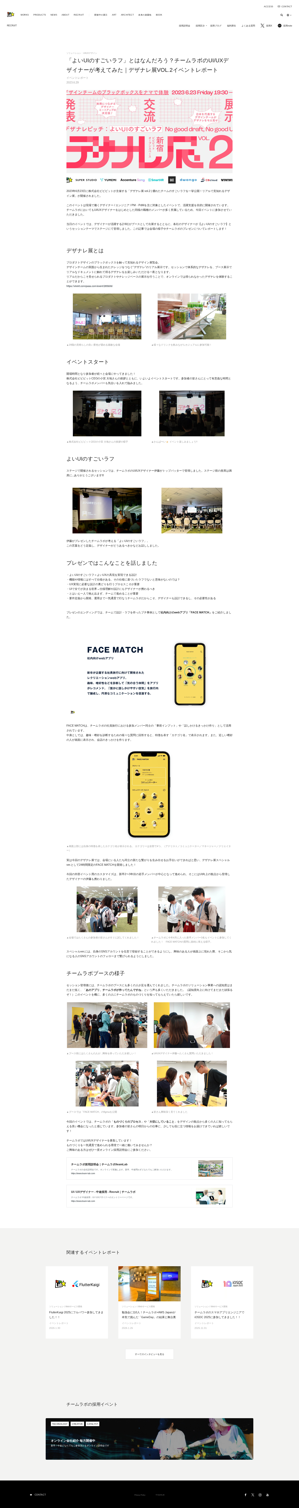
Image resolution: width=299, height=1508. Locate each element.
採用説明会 (184, 25)
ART (114, 15)
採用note (287, 25)
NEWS (54, 15)
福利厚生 (231, 25)
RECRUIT (79, 15)
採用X (269, 25)
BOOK (159, 15)
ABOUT (65, 15)
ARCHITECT (127, 15)
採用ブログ (215, 25)
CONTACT (287, 6)
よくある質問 (248, 25)
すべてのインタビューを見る (149, 1354)
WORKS (25, 15)
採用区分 (200, 25)
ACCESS (268, 6)
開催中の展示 (100, 15)
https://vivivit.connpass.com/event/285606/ (89, 286)
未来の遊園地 (144, 15)
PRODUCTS (39, 15)
